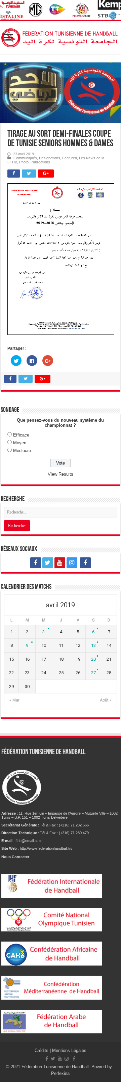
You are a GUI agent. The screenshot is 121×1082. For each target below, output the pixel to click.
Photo (24, 162)
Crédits (42, 1050)
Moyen (19, 442)
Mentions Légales (69, 1050)
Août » (106, 700)
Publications (40, 162)
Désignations (49, 158)
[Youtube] (59, 562)
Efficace (21, 435)
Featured (69, 158)
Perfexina (60, 1073)
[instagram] (72, 562)
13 (93, 645)
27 (93, 672)
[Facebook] (35, 562)
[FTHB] (60, 36)
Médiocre (22, 450)
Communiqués (25, 158)
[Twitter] (47, 562)
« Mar (14, 700)
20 (93, 659)
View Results (60, 474)
